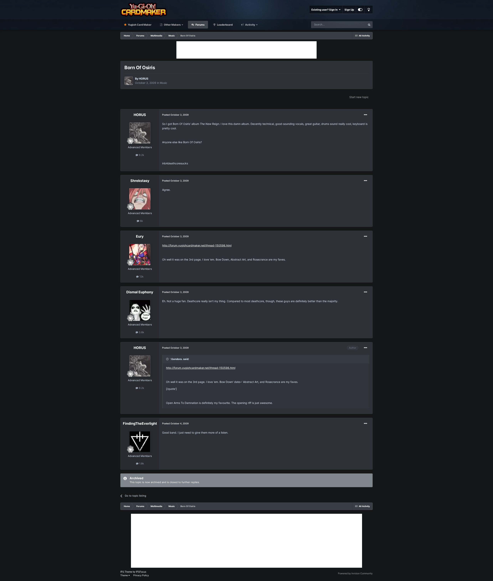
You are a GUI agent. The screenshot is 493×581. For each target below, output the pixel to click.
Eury (140, 236)
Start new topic (359, 97)
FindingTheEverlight (140, 423)
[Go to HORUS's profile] (128, 81)
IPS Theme (126, 571)
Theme (124, 575)
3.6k (141, 332)
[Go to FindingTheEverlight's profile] (139, 441)
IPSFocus (141, 571)
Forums (200, 24)
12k (141, 276)
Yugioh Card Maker (139, 24)
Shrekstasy (139, 181)
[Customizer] (360, 10)
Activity (250, 24)
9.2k (141, 154)
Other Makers (172, 24)
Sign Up (349, 9)
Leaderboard (224, 24)
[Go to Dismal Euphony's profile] (139, 310)
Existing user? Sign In (325, 9)
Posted (175, 114)
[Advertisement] (246, 50)
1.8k (141, 463)
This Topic (355, 24)
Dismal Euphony (139, 292)
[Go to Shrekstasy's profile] (139, 198)
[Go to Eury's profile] (139, 254)
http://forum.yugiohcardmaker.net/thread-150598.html (196, 245)
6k (141, 220)
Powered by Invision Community (355, 573)
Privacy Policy (141, 575)
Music (163, 82)
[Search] (369, 24)
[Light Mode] (369, 10)
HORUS (143, 78)
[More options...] (365, 115)
